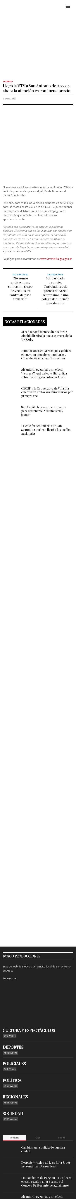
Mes (37, 1137)
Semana (14, 1137)
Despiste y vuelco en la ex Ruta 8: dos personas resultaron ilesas (45, 1164)
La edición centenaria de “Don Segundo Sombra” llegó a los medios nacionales (46, 429)
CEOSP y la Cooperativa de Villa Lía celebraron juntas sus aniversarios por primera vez (47, 392)
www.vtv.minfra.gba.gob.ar (56, 259)
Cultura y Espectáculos (29, 1030)
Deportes (13, 1047)
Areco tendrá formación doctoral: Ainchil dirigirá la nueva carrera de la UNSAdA (46, 335)
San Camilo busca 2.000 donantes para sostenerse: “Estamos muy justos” (43, 411)
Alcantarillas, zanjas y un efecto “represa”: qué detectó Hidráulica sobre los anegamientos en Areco (44, 373)
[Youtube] (39, 978)
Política (12, 1080)
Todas (61, 1137)
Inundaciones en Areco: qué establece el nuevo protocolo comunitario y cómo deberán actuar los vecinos (46, 354)
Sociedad (8, 81)
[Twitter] (33, 978)
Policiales (14, 1063)
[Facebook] (22, 978)
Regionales (15, 1096)
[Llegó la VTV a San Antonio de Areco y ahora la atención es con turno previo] (38, 144)
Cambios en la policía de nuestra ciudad (43, 1149)
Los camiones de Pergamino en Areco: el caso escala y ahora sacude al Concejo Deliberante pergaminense (46, 1181)
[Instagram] (27, 978)
